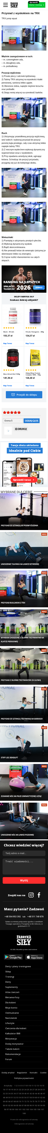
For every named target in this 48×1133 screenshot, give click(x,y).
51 (12, 1097)
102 (23, 1109)
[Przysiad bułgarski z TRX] (24, 589)
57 (28, 1097)
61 (39, 1097)
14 (40, 1085)
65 (7, 1101)
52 (15, 1097)
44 (36, 1093)
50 (9, 1097)
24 (25, 1089)
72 (25, 1101)
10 (30, 1085)
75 (33, 1101)
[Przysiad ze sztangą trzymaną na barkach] (24, 705)
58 (31, 1097)
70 (20, 1101)
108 (24, 1113)
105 (35, 1109)
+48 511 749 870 (35, 916)
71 (23, 1101)
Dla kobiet (10, 1002)
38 (20, 1093)
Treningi (9, 976)
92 (36, 1105)
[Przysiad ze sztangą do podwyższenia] (24, 511)
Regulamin (22, 1072)
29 (39, 1089)
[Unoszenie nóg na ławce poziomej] (24, 821)
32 (4, 1093)
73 (28, 1101)
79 (44, 1101)
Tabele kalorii (12, 1049)
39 (23, 1093)
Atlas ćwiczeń (12, 992)
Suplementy (11, 987)
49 (7, 1097)
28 (36, 1089)
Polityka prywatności (24, 1078)
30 (41, 1089)
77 (39, 1101)
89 (28, 1105)
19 (12, 1089)
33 (7, 1093)
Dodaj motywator (14, 1043)
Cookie (43, 1072)
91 (33, 1105)
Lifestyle (9, 1023)
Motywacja (11, 1038)
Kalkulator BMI (12, 1033)
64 (4, 1101)
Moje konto (11, 1007)
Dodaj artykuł (8, 1072)
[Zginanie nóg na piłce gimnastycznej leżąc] (24, 782)
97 (8, 1109)
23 (23, 1089)
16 (4, 1089)
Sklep (8, 971)
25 (28, 1089)
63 (44, 1097)
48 (4, 1097)
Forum (8, 1059)
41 (28, 1093)
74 (31, 1101)
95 (44, 1105)
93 (39, 1105)
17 (7, 1089)
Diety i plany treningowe (18, 966)
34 (9, 1093)
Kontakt (33, 1072)
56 (25, 1097)
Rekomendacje (13, 1054)
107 (42, 1109)
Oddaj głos (31, 420)
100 (16, 1109)
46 (41, 1093)
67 (12, 1101)
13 (38, 1085)
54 (20, 1097)
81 (7, 1105)
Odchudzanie (12, 1012)
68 (15, 1101)
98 (10, 1109)
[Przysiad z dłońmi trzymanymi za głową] (24, 666)
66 (9, 1101)
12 (35, 1085)
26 (31, 1089)
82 (9, 1105)
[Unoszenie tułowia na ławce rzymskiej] (24, 550)
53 (17, 1097)
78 (41, 1101)
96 (5, 1109)
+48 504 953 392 (13, 916)
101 (20, 1109)
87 (23, 1105)
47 (44, 1093)
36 (15, 1093)
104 (31, 1109)
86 (20, 1105)
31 (44, 1089)
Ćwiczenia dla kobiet (15, 1028)
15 (43, 1085)
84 (15, 1105)
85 (17, 1105)
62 (41, 1097)
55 (23, 1097)
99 (13, 1109)
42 (31, 1093)
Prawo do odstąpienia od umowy (24, 1119)
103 (27, 1109)
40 (25, 1093)
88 (25, 1105)
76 (36, 1101)
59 (33, 1097)
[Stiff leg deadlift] (24, 743)
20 (15, 1089)
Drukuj (22, 428)
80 (4, 1105)
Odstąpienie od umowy (24, 1124)
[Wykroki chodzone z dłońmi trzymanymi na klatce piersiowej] (24, 627)
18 (9, 1089)
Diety (8, 981)
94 (41, 1105)
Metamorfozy (12, 997)
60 (36, 1097)
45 (39, 1093)
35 (12, 1093)
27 (33, 1089)
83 (12, 1105)
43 (33, 1093)
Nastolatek (11, 1018)
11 (32, 1085)
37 (17, 1093)
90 (31, 1105)
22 (20, 1089)
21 (17, 1089)
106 (38, 1109)
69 (17, 1101)
